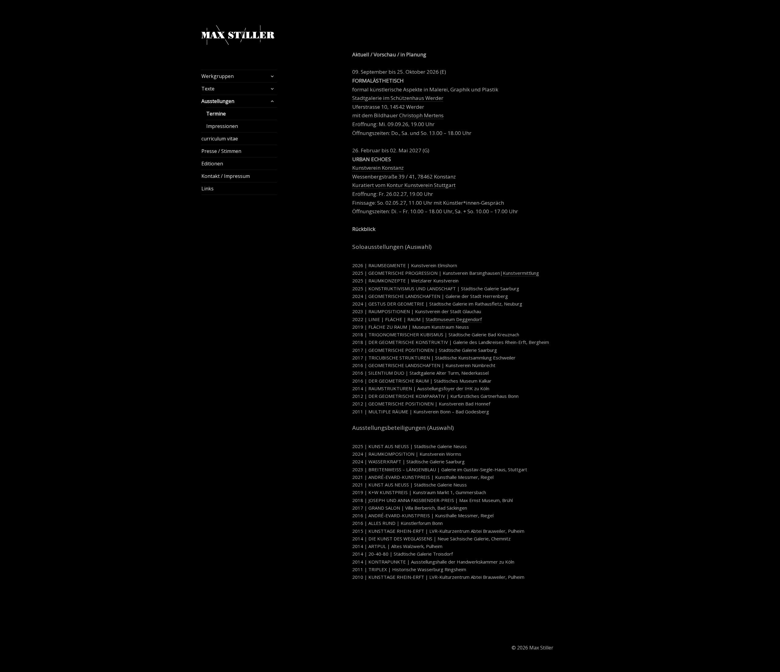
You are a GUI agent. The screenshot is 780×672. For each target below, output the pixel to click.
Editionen (212, 163)
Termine (216, 113)
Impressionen (222, 126)
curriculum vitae (219, 138)
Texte (207, 88)
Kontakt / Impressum (225, 176)
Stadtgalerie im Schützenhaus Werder (397, 97)
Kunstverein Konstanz (378, 167)
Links (207, 188)
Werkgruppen (217, 76)
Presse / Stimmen (221, 151)
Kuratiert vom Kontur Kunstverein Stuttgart (404, 185)
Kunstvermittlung (521, 273)
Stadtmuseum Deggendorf (454, 319)
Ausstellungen (217, 101)
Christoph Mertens (421, 115)
